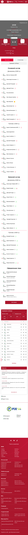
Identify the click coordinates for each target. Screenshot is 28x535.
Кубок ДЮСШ (17, 491)
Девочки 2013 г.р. (18, 481)
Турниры (20, 1)
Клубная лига (4, 463)
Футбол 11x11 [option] (5, 313)
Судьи (2, 455)
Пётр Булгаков (10, 210)
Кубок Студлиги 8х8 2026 (20, 515)
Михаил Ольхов (10, 158)
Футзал (2, 491)
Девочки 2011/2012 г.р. (19, 482)
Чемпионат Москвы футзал (6, 492)
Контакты (16, 455)
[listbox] (7, 313)
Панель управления (14, 444)
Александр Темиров (11, 183)
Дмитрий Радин (10, 192)
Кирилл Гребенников (11, 127)
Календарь (17, 456)
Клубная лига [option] (18, 313)
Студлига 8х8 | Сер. (5, 515)
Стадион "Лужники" (15, 32)
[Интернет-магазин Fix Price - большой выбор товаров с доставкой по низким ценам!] (14, 409)
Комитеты (16, 449)
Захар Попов (9, 197)
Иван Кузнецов (10, 154)
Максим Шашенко (11, 201)
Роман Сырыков (10, 214)
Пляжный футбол (4, 508)
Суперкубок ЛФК (18, 473)
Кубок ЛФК (17, 475)
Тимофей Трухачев (11, 219)
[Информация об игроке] (17, 79)
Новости (16, 450)
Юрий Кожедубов (11, 119)
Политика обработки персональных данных (10, 529)
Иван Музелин (10, 101)
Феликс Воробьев (11, 223)
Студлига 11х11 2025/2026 (20, 514)
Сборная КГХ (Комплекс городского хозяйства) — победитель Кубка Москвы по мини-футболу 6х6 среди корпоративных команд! (14, 373)
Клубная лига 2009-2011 (6, 462)
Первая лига (3, 465)
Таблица (14, 363)
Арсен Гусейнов (10, 136)
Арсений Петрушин (11, 83)
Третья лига (3, 468)
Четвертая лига (18, 462)
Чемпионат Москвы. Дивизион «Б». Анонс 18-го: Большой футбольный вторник (13, 383)
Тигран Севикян (10, 171)
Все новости (14, 392)
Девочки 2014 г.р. (4, 485)
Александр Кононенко (12, 79)
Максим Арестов (10, 106)
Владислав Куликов (11, 149)
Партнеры (17, 453)
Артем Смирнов (10, 145)
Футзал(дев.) (3, 481)
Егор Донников (10, 92)
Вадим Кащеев (10, 188)
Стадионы (3, 456)
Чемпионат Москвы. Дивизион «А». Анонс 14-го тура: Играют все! (13, 388)
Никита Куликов (10, 249)
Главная (2, 449)
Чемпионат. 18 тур (14, 27)
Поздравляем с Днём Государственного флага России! (12, 378)
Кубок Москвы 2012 (19, 465)
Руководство (3, 452)
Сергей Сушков (10, 114)
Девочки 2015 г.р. (4, 484)
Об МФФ (3, 450)
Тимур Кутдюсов (10, 258)
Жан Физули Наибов (11, 97)
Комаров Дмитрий (17, 35)
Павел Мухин (10, 206)
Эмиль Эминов (10, 228)
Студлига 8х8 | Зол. (5, 514)
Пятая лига (17, 463)
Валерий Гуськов (10, 236)
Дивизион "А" (4, 473)
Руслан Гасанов (10, 254)
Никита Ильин (10, 162)
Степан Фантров (10, 167)
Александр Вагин (10, 131)
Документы (17, 452)
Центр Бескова (4, 453)
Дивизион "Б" (4, 475)
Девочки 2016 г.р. (4, 482)
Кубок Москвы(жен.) (19, 508)
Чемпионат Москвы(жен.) (20, 484)
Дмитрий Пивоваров (11, 245)
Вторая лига (3, 466)
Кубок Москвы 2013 (19, 466)
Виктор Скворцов (11, 75)
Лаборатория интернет (15, 532)
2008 (14, 25)
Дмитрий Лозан (10, 88)
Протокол (14, 302)
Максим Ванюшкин (11, 110)
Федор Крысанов (10, 262)
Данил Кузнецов (10, 240)
